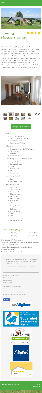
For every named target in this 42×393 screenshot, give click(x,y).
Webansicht (36, 386)
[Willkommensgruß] (11, 118)
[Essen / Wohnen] (5, 114)
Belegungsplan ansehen (21, 126)
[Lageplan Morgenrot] (29, 118)
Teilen (7, 299)
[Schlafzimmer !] (29, 114)
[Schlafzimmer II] (5, 118)
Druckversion (8, 384)
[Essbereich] (21, 93)
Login (38, 384)
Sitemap (16, 384)
